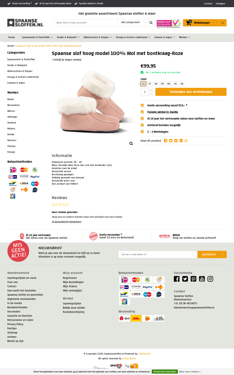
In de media (14, 303)
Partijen (12, 328)
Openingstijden (72, 303)
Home (10, 46)
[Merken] (189, 37)
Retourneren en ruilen (20, 320)
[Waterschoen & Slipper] (111, 37)
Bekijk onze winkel (74, 308)
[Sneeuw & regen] (174, 37)
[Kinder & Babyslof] (79, 37)
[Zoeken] (151, 22)
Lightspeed (144, 353)
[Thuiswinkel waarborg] (168, 23)
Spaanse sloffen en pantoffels (25, 295)
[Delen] (166, 140)
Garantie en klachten (19, 316)
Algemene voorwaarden (21, 299)
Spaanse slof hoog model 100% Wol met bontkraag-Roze (48, 46)
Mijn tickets (70, 286)
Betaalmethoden (17, 307)
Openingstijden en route (21, 278)
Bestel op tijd (15, 341)
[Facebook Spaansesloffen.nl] (177, 280)
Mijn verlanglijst (72, 290)
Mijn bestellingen (73, 282)
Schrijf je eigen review (67, 59)
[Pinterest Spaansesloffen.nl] (193, 280)
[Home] (17, 37)
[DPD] (116, 367)
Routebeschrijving (73, 312)
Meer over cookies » (190, 371)
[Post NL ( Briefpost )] (131, 367)
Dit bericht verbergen (165, 371)
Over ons (12, 282)
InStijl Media (129, 358)
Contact (11, 286)
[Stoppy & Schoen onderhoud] (149, 37)
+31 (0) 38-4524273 (185, 303)
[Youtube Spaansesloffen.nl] (202, 280)
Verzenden (13, 312)
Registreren (70, 278)
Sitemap (12, 333)
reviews (11, 337)
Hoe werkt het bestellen (21, 290)
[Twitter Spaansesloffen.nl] (185, 280)
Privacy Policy (15, 324)
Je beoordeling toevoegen (66, 221)
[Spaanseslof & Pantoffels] (52, 37)
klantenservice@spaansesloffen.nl (194, 307)
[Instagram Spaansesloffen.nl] (210, 280)
